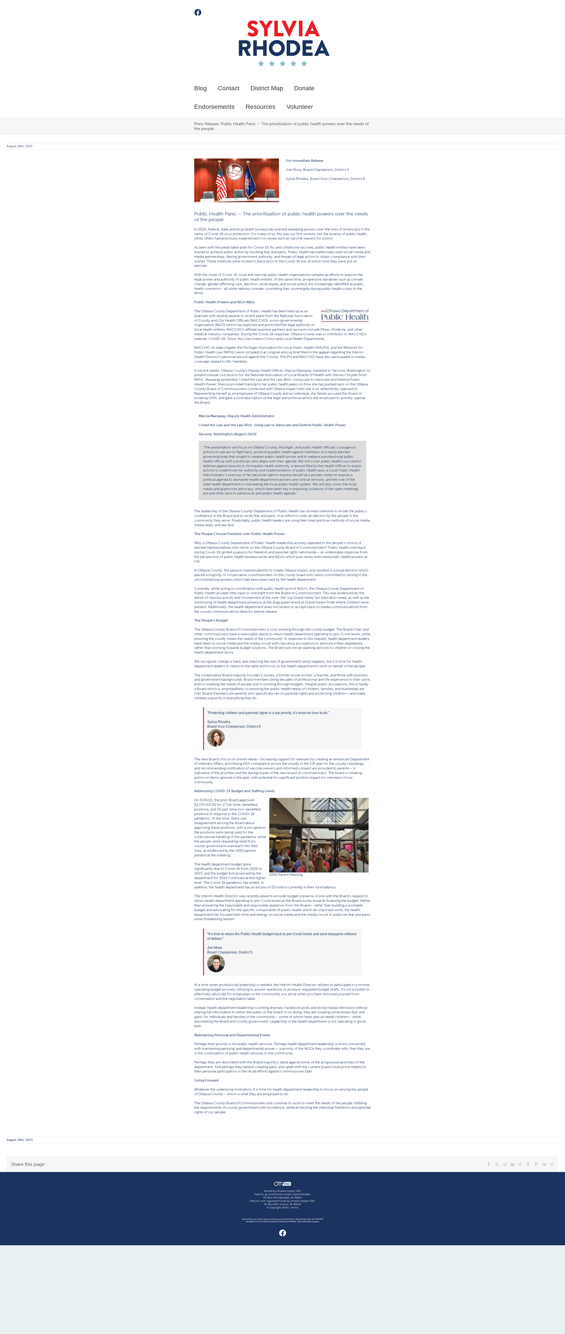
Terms (295, 1207)
